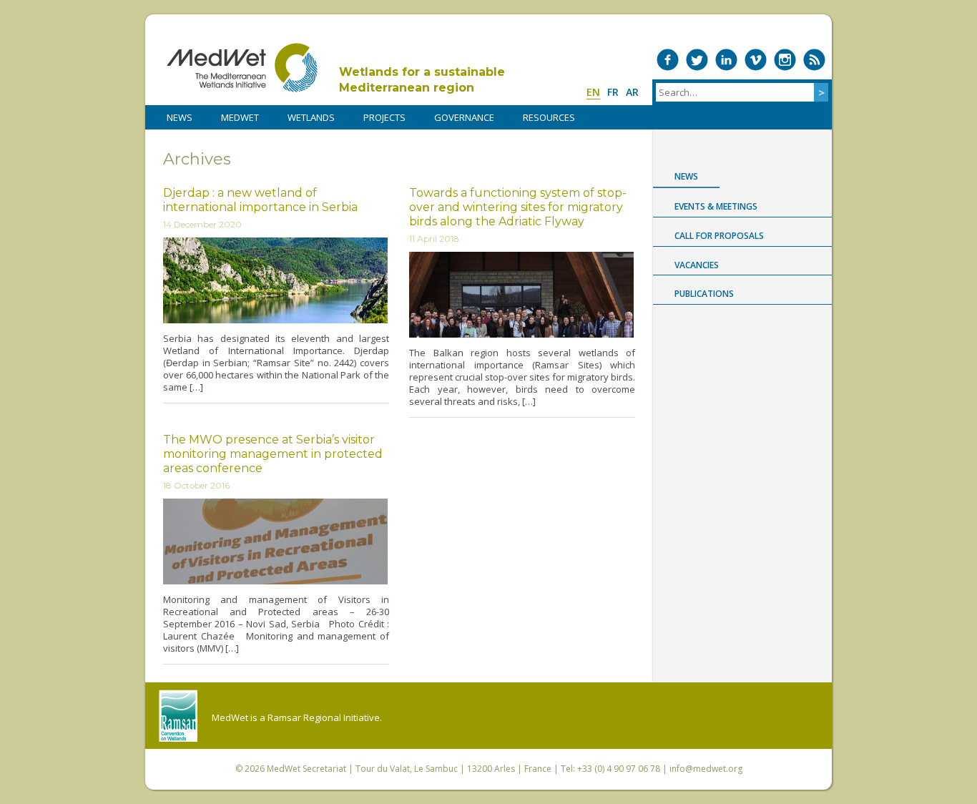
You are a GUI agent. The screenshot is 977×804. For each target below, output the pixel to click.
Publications (704, 294)
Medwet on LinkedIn (726, 60)
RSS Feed (814, 60)
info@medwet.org (705, 769)
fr (613, 92)
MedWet (242, 67)
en (593, 92)
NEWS (179, 117)
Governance (464, 117)
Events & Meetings (715, 206)
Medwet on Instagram (785, 60)
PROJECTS (384, 117)
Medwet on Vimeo (756, 60)
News (686, 176)
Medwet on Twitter (697, 60)
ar (632, 92)
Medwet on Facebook (668, 60)
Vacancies (696, 265)
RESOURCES (549, 117)
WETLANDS (311, 117)
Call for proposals (719, 236)
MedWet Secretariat (306, 769)
